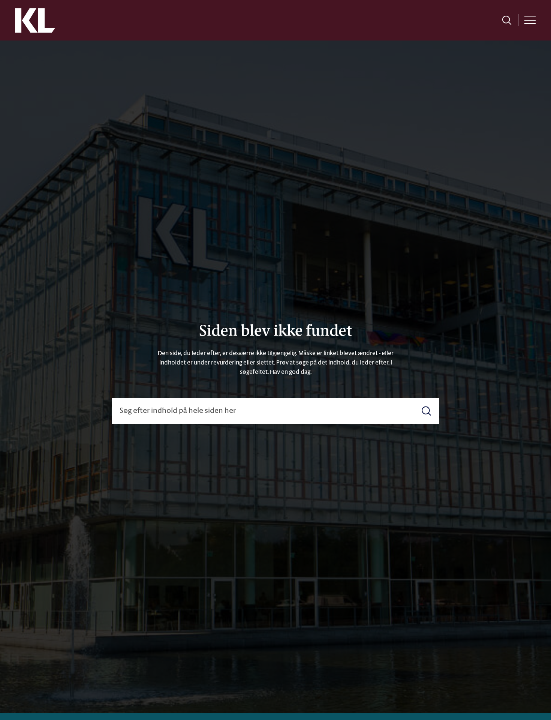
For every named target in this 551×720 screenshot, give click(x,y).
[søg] (506, 20)
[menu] (530, 20)
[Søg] (426, 411)
